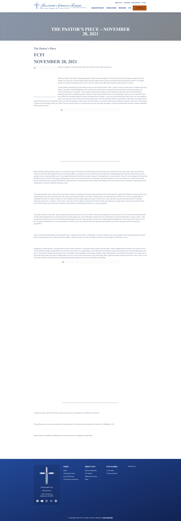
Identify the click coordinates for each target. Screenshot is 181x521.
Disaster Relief (97, 8)
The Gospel (88, 473)
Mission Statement (91, 470)
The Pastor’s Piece (69, 473)
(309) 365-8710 (46, 491)
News (66, 466)
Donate (139, 8)
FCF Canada (110, 470)
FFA (129, 8)
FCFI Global (112, 466)
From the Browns (68, 476)
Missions (122, 8)
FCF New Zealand (111, 473)
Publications (135, 2)
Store (144, 2)
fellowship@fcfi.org (47, 487)
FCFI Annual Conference (71, 479)
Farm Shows (111, 8)
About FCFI (118, 2)
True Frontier (108, 518)
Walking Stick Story (91, 476)
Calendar (127, 2)
